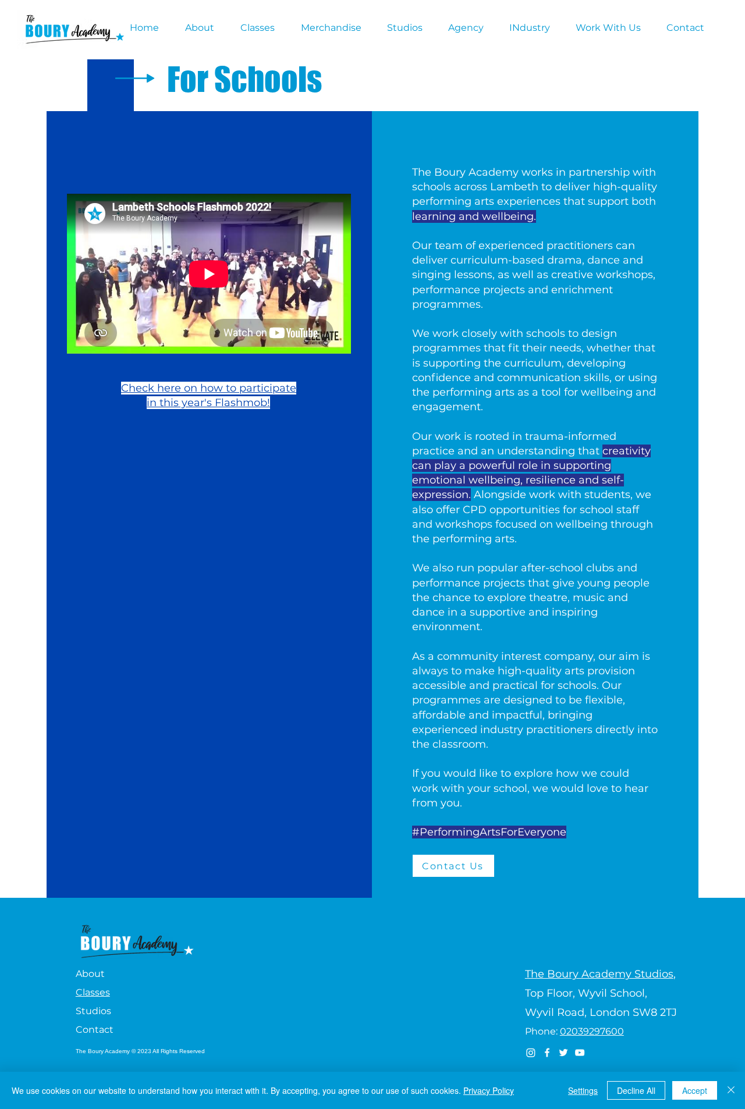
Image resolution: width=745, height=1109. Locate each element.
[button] (204, 28)
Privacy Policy (488, 1090)
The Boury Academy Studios (599, 974)
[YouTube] (580, 1052)
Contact (94, 1029)
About (90, 973)
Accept (694, 1090)
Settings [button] (583, 1090)
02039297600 (592, 1031)
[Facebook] (547, 1052)
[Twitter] (563, 1052)
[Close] (731, 1090)
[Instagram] (531, 1052)
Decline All (636, 1090)
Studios (93, 1010)
